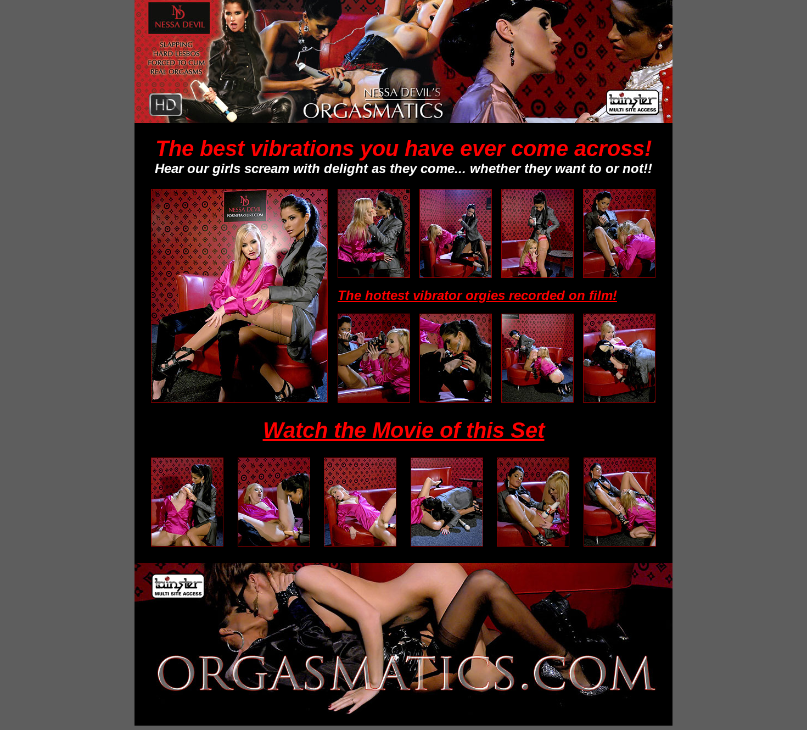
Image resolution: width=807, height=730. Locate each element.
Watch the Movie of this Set (404, 430)
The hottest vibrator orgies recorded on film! (477, 295)
